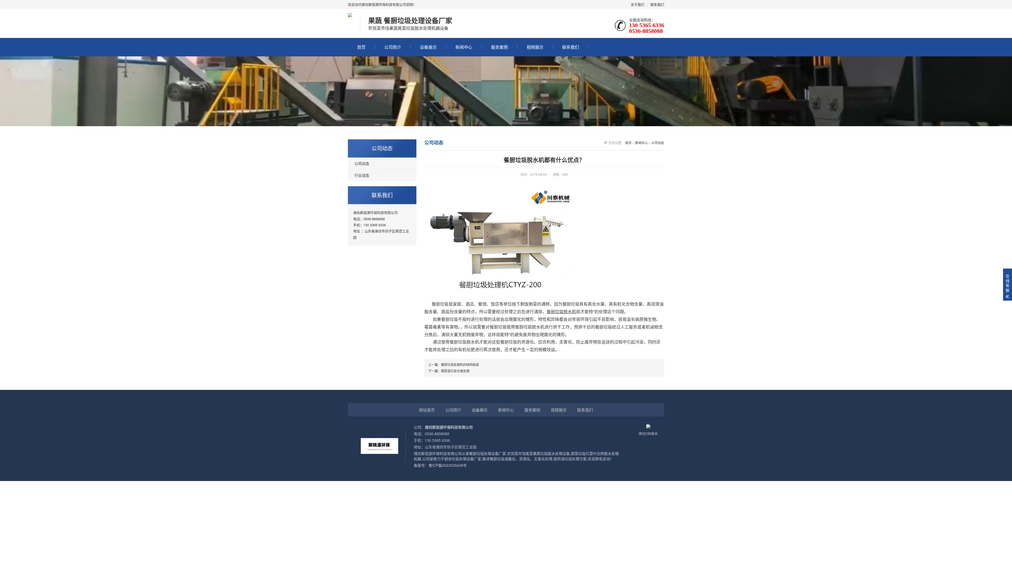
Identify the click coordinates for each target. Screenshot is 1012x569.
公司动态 (361, 163)
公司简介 (392, 47)
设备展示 (428, 47)
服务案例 (499, 47)
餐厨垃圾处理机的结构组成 (460, 364)
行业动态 (361, 175)
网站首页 (427, 410)
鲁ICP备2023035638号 (448, 465)
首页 (361, 47)
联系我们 (657, 4)
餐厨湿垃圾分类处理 (455, 371)
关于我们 (637, 4)
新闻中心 (463, 47)
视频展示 (535, 47)
